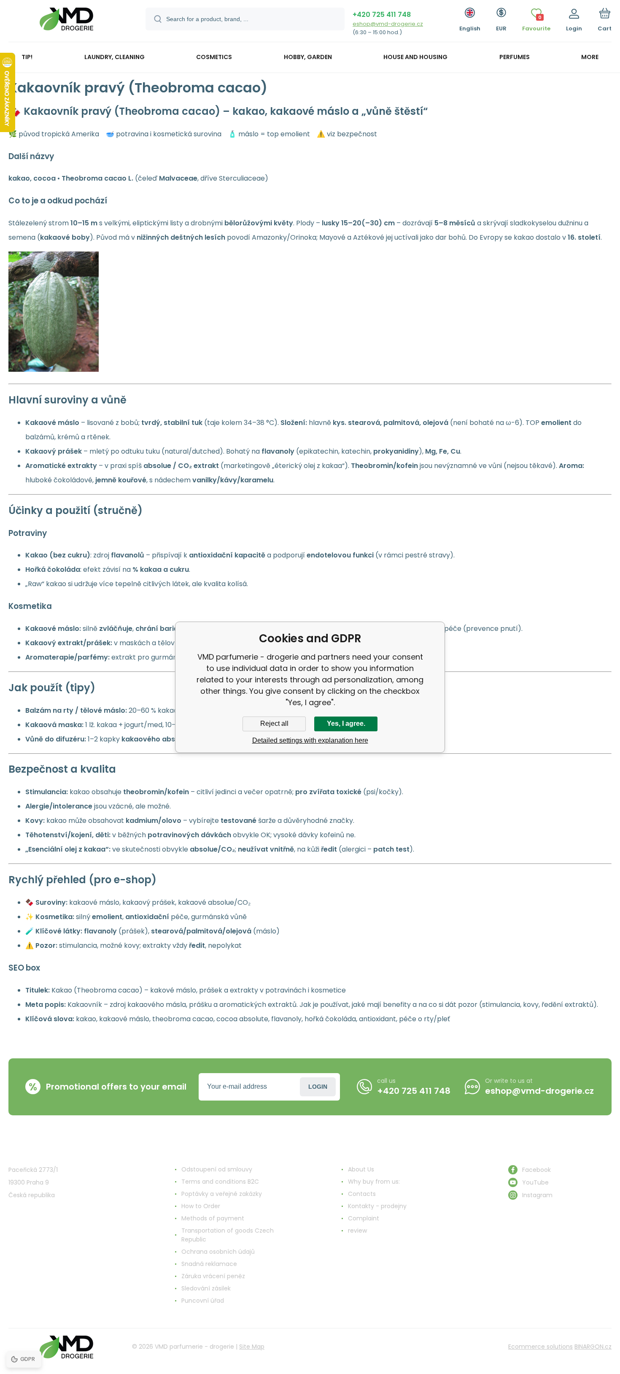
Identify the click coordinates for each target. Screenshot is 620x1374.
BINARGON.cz (593, 1346)
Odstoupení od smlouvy (216, 1169)
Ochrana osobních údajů (218, 1251)
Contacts (362, 1194)
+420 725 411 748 (382, 14)
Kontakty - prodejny (377, 1206)
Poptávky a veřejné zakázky (221, 1194)
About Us (361, 1169)
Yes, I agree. (346, 723)
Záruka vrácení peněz (213, 1276)
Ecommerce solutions (540, 1346)
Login (317, 1086)
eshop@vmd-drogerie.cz (388, 24)
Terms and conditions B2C (220, 1181)
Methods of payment (212, 1218)
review (357, 1230)
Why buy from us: (374, 1181)
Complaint (363, 1218)
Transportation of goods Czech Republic (227, 1235)
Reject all (274, 723)
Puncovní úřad (202, 1300)
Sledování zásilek (206, 1288)
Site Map (251, 1346)
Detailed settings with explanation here (310, 740)
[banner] (66, 22)
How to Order (200, 1206)
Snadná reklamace (209, 1264)
